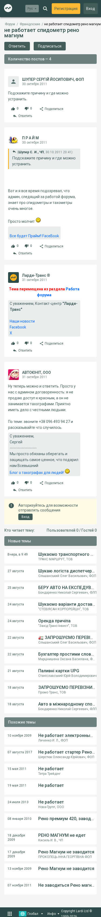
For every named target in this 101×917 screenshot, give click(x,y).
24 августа (16, 604)
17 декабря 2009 (16, 854)
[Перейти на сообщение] (14, 151)
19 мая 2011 (17, 785)
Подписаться (49, 46)
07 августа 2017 (20, 752)
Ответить (17, 46)
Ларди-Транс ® (36, 275)
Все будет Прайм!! (25, 236)
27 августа (16, 571)
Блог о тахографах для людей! (37, 472)
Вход (90, 8)
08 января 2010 (20, 819)
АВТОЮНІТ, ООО (36, 372)
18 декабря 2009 (16, 838)
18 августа (16, 687)
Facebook (18, 327)
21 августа (16, 671)
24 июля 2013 (18, 802)
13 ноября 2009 (20, 869)
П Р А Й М (30, 138)
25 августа (16, 588)
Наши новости (22, 321)
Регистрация (66, 8)
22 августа (16, 638)
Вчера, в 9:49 (18, 554)
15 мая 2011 (17, 769)
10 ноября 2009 (20, 735)
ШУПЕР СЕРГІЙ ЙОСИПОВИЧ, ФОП (53, 79)
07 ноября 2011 (20, 885)
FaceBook (50, 236)
